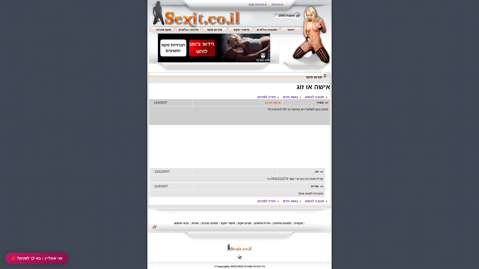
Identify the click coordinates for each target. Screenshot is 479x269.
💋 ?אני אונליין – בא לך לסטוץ (36, 258)
